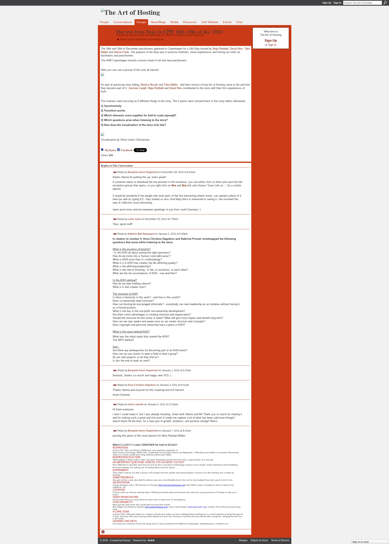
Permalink (115, 172)
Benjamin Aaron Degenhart (143, 172)
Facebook (127, 150)
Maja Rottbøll (220, 48)
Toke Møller (171, 84)
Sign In (337, 2)
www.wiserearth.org (197, 507)
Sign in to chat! (361, 542)
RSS (103, 532)
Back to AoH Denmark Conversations (142, 39)
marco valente (135, 404)
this (173, 185)
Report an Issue (259, 540)
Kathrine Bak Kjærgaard (141, 233)
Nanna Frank (136, 35)
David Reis (236, 48)
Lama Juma (134, 219)
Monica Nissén (149, 84)
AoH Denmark (195, 35)
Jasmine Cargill (137, 88)
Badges (243, 540)
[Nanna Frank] (107, 40)
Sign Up (326, 2)
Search (385, 2)
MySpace (110, 150)
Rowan (126, 540)
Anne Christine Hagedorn (142, 385)
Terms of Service (280, 540)
